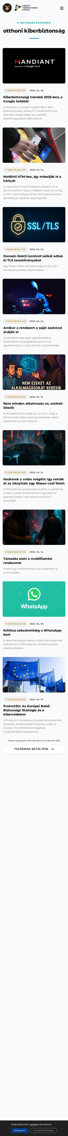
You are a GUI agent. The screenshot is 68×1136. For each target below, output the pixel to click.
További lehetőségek (43, 1130)
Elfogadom (19, 1130)
